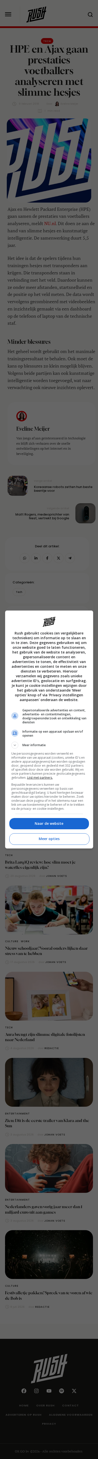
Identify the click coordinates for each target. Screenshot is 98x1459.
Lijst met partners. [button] (40, 777)
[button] (49, 745)
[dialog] (49, 729)
